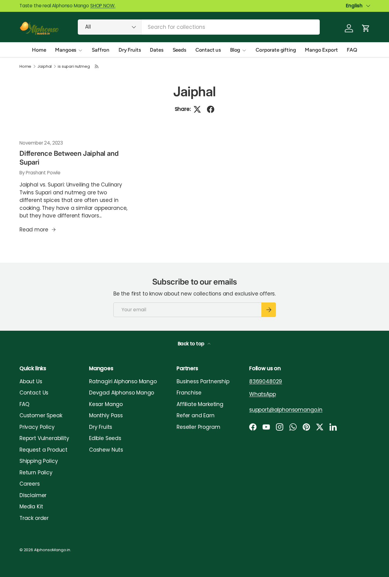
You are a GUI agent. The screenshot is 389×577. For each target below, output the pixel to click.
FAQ (352, 50)
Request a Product (43, 449)
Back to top (191, 343)
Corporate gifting (276, 50)
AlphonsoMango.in (52, 549)
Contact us (208, 50)
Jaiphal (44, 67)
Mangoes (65, 50)
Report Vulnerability (44, 438)
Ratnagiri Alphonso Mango (123, 381)
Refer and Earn (196, 415)
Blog (235, 50)
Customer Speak (40, 415)
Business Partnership (203, 381)
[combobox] (199, 27)
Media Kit (31, 506)
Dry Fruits (130, 50)
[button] (366, 28)
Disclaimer (32, 495)
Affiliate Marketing (200, 404)
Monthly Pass (106, 415)
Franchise (189, 392)
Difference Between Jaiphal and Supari (69, 157)
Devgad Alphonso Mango (121, 392)
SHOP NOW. (102, 5)
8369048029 (265, 381)
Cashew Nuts (106, 449)
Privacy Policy (37, 427)
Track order (34, 518)
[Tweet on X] (197, 109)
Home (39, 50)
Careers (29, 483)
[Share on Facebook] (210, 109)
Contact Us (33, 392)
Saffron (100, 50)
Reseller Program (198, 427)
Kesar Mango (106, 404)
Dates (156, 50)
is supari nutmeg (74, 67)
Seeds (179, 50)
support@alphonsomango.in (285, 409)
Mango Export (321, 50)
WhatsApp (262, 394)
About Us (30, 381)
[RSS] (97, 66)
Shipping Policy (38, 461)
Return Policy (36, 472)
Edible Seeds (105, 438)
